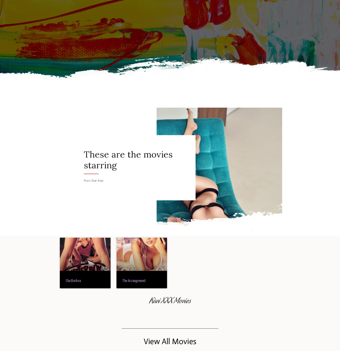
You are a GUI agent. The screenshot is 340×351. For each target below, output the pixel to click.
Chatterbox (73, 281)
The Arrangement (134, 281)
